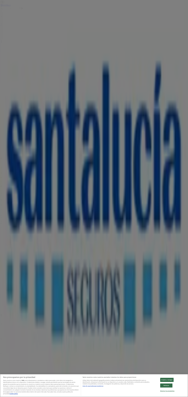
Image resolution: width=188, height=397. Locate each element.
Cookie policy (13, 394)
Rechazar (166, 385)
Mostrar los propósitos (167, 391)
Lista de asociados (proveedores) (93, 386)
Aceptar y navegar (167, 380)
